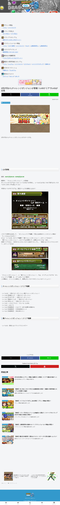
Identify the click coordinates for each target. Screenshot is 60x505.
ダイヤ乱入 (6, 33)
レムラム (10, 64)
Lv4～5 (17, 76)
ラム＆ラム (12, 70)
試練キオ (47, 64)
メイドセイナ (12, 27)
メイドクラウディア (38, 64)
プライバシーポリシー (30, 498)
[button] (55, 310)
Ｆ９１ (5, 27)
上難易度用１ (34, 46)
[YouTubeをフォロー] (44, 366)
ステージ (5, 76)
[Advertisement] (30, 19)
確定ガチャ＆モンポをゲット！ (12, 40)
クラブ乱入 (14, 33)
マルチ (27, 46)
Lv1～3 (11, 76)
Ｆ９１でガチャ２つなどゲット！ (13, 58)
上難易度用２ (44, 46)
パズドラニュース (6, 102)
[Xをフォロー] (15, 366)
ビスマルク (27, 64)
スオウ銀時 (11, 46)
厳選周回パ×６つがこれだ (10, 52)
